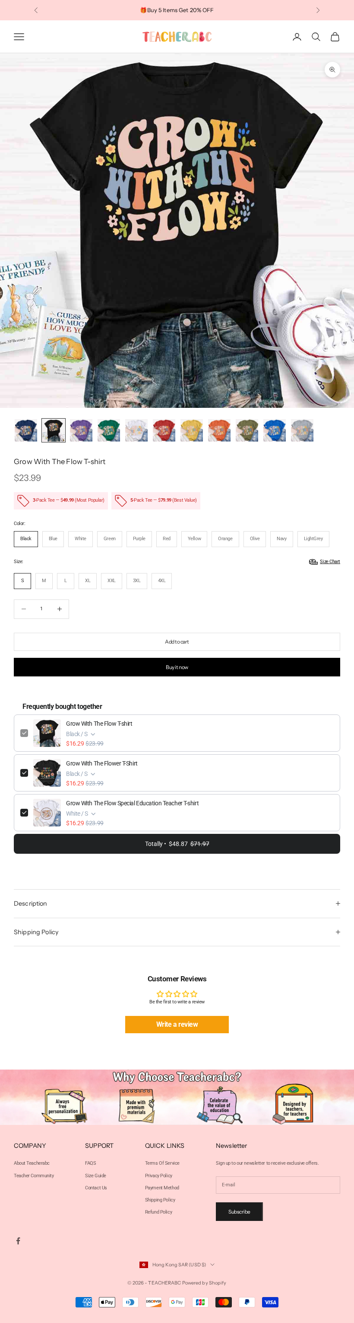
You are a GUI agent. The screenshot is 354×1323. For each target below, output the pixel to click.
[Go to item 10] (274, 430)
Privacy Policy (158, 1176)
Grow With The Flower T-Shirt (102, 763)
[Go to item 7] (192, 430)
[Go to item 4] (109, 430)
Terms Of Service (162, 1163)
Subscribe (239, 1211)
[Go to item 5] (136, 430)
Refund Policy (158, 1212)
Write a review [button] (177, 1024)
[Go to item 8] (219, 430)
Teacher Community (34, 1176)
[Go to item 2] (53, 430)
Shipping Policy (160, 1200)
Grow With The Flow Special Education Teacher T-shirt (132, 803)
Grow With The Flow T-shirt (99, 723)
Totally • (177, 843)
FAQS (90, 1163)
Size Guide (95, 1176)
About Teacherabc (32, 1163)
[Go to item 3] (81, 430)
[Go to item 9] (247, 430)
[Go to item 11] (302, 430)
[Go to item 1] (26, 430)
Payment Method (162, 1188)
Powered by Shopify (204, 1283)
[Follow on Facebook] (18, 1241)
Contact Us (96, 1188)
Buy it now (177, 667)
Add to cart (177, 641)
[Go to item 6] (164, 430)
